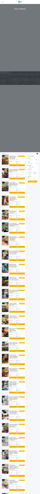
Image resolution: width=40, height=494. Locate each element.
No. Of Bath (34, 172)
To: (33, 177)
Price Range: (29, 176)
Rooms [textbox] (29, 174)
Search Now (32, 181)
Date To (29, 161)
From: (28, 177)
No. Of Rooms (30, 172)
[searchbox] (32, 170)
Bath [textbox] (34, 174)
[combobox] (32, 167)
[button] (35, 153)
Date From (29, 158)
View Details (17, 165)
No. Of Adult (29, 165)
